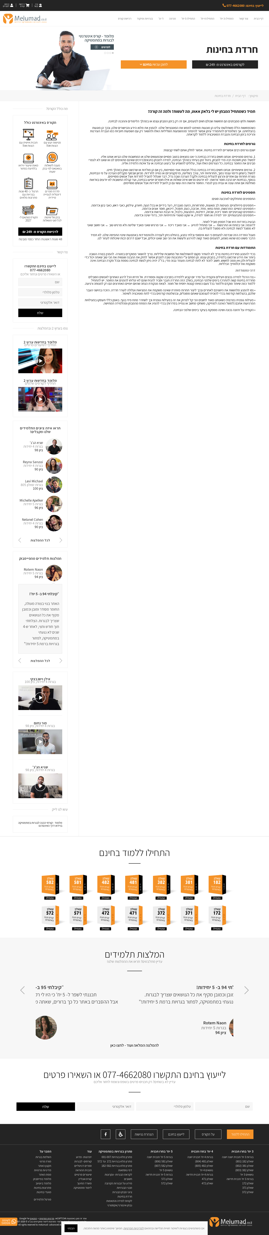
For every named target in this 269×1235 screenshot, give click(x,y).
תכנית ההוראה (83, 1170)
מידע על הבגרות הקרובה (118, 1183)
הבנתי (71, 1228)
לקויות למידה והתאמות (119, 1201)
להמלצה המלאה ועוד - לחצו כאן (134, 1045)
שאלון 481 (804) (204, 1161)
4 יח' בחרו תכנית (202, 1151)
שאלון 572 (167, 1183)
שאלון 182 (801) (244, 1161)
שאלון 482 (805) (204, 1166)
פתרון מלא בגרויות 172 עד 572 (115, 1161)
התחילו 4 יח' (207, 18)
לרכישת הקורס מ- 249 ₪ (40, 231)
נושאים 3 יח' (246, 1174)
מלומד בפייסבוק (42, 1179)
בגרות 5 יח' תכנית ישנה (160, 1157)
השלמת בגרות (43, 1157)
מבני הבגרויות (124, 1188)
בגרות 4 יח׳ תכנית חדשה (199, 1174)
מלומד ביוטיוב (43, 1183)
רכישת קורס (124, 18)
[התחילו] (221, 885)
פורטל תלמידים (42, 1199)
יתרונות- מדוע (84, 1157)
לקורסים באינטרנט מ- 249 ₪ (225, 64)
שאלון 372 (247, 1192)
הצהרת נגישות (144, 1134)
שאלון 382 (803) (244, 1170)
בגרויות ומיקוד (145, 18)
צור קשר (243, 18)
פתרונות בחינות (42, 1188)
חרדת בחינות (124, 1196)
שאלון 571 (167, 1179)
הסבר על (45, 1151)
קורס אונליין (85, 1179)
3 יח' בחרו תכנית (242, 1151)
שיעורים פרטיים (83, 1174)
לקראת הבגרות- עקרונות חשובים (118, 1177)
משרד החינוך (84, 1183)
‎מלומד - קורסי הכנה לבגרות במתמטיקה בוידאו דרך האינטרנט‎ (40, 824)
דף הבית (259, 18)
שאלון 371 (247, 1188)
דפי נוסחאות (125, 1170)
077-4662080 (40, 270)
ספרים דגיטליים (83, 1166)
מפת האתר (45, 1174)
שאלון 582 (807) (163, 1166)
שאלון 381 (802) (244, 1166)
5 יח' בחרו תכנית (162, 1151)
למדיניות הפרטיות (134, 1228)
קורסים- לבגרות (83, 1161)
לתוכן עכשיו (155, 64)
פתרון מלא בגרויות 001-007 (117, 1157)
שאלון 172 (247, 1183)
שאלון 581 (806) (164, 1161)
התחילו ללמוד (240, 1134)
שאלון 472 (207, 1183)
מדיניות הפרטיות (46, 1218)
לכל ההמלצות (40, 540)
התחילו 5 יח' (188, 18)
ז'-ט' (161, 18)
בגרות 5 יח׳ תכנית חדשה (159, 1174)
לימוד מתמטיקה (83, 1188)
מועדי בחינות (44, 1192)
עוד (89, 1151)
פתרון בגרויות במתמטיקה (115, 1151)
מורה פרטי (45, 1161)
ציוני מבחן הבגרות (122, 1192)
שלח (40, 312)
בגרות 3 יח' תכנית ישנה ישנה (237, 1157)
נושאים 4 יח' (206, 1170)
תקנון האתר (44, 1166)
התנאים (33, 1218)
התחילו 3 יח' (226, 18)
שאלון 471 (207, 1179)
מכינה (172, 18)
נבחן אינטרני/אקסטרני (119, 1205)
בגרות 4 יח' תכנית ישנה (200, 1157)
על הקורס (208, 1134)
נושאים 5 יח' (166, 1170)
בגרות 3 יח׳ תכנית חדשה (240, 1179)
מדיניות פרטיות (42, 1170)
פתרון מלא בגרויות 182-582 (117, 1166)
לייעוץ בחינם (176, 1134)
